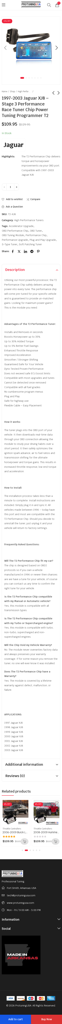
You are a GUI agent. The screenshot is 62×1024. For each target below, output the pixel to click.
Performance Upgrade (15, 239)
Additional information (24, 764)
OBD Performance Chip (15, 230)
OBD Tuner (36, 230)
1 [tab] (22, 78)
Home (4, 91)
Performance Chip (36, 235)
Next (56, 47)
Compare (35, 199)
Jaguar (13, 145)
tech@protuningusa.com (21, 895)
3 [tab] (29, 78)
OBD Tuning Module (13, 235)
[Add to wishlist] (25, 803)
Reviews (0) (15, 776)
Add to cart (15, 1019)
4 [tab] (32, 78)
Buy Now (46, 1019)
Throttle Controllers (12, 828)
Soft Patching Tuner (30, 244)
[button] (22, 850)
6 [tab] (38, 78)
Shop (12, 91)
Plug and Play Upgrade (43, 239)
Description (15, 269)
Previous (5, 47)
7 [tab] (41, 78)
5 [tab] (35, 78)
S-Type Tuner (9, 244)
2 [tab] (26, 78)
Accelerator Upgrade (21, 226)
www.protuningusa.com (20, 902)
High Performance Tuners (25, 91)
